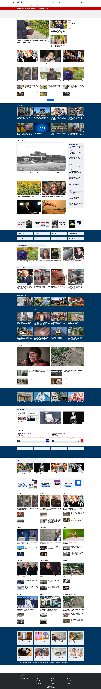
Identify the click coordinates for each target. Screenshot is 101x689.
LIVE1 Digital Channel (38, 133)
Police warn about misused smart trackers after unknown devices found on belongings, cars (41, 338)
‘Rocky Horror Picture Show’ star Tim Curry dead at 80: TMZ (50, 576)
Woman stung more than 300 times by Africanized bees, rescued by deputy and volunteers (77, 553)
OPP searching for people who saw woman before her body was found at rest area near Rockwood (42, 323)
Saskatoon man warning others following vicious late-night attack (58, 287)
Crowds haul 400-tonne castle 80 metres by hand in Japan (41, 118)
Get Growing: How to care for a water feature (59, 134)
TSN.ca (52, 683)
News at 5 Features (22, 233)
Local (28, 2)
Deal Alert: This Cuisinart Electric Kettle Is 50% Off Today (76, 657)
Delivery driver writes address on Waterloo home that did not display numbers (24, 308)
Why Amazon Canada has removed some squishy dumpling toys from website (73, 81)
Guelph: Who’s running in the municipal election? (57, 402)
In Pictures (42, 2)
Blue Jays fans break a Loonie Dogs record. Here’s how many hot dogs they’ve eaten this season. (31, 93)
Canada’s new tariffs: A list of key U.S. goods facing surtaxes (50, 425)
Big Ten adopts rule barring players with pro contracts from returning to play (31, 621)
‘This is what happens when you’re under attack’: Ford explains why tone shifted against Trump (25, 287)
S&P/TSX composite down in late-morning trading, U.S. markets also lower (50, 543)
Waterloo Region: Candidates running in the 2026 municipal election (25, 402)
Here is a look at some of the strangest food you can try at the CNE (58, 473)
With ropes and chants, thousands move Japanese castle (73, 576)
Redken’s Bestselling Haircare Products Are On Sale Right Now (41, 641)
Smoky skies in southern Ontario (49, 214)
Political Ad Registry (38, 683)
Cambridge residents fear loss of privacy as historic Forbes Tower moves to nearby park (75, 338)
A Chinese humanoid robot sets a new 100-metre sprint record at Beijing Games (31, 581)
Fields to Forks (38, 448)
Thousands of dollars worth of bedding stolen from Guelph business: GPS (27, 509)
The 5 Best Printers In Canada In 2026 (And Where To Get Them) (59, 657)
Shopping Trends (59, 2)
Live (73, 2)
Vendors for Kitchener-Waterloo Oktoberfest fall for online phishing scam (75, 308)
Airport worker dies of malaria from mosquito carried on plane (72, 543)
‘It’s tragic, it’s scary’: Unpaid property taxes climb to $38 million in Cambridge (24, 338)
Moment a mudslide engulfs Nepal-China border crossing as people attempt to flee (75, 118)
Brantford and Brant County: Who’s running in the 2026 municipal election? (75, 403)
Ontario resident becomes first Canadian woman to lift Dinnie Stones (59, 307)
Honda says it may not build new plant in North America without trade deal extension (49, 610)
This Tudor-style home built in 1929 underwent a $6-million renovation (24, 473)
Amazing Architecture (73, 448)
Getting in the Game (73, 233)
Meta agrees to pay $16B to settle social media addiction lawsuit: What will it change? (59, 118)
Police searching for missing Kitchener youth (49, 63)
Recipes (36, 238)
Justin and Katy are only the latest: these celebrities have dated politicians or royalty (75, 473)
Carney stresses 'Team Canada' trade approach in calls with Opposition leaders (27, 543)
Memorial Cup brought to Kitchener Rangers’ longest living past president (76, 134)
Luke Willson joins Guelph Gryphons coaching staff (50, 80)
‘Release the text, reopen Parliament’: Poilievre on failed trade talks (31, 547)
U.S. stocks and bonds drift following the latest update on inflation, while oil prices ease (54, 547)
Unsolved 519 (54, 233)
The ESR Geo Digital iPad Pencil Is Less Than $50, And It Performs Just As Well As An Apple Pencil (59, 641)
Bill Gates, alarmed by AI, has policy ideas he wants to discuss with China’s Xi (27, 576)
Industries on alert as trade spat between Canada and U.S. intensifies (24, 134)
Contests (45, 5)
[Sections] (14, 2)
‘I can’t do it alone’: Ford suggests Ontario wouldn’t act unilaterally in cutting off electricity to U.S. (57, 31)
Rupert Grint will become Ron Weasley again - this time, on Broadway (53, 581)
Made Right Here (55, 238)
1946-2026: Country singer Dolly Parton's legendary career (73, 425)
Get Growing (37, 233)
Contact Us (47, 671)
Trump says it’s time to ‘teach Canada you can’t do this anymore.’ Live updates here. (27, 64)
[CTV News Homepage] (20, 2)
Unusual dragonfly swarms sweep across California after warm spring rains (77, 620)
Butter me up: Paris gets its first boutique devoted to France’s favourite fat (76, 587)
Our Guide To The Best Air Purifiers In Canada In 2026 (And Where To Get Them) (24, 641)
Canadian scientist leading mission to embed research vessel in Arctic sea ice (31, 587)
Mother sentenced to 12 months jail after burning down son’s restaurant (24, 323)
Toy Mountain (50, 5)
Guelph (37, 5)
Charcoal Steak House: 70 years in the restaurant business (41, 173)
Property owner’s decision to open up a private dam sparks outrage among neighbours (42, 308)
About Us (42, 671)
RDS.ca (68, 683)
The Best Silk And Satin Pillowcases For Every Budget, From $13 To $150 (75, 641)
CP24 (52, 680)
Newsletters (58, 671)
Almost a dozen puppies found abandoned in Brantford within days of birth (58, 323)
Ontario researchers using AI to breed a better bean (75, 323)
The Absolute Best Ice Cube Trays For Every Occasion (25, 657)
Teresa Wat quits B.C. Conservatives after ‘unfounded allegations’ (30, 367)
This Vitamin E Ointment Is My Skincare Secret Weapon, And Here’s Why (41, 657)
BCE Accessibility (22, 680)
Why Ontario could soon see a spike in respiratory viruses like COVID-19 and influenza (77, 86)
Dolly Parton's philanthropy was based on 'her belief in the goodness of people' (54, 587)
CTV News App (52, 671)
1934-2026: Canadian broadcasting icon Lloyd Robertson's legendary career (29, 215)
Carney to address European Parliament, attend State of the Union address (30, 554)
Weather (26, 5)
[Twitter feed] (19, 674)
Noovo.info (69, 680)
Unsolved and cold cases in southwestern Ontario (52, 196)
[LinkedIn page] (26, 674)
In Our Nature (20, 448)
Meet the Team (32, 5)
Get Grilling (54, 448)
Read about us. (65, 662)
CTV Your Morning (50, 2)
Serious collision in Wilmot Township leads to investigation (77, 92)
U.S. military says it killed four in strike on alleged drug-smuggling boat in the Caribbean (73, 371)
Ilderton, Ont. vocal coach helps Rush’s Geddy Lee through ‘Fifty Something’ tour (50, 509)
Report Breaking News (74, 238)
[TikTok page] (21, 674)
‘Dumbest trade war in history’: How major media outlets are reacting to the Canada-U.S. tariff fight (27, 425)
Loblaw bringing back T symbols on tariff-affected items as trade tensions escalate (73, 64)
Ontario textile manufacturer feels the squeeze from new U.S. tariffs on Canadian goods (31, 86)
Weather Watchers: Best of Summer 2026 (25, 196)
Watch (37, 2)
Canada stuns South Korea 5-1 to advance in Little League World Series (31, 614)
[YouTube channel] (23, 674)
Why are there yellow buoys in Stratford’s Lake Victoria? (57, 338)
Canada (32, 2)
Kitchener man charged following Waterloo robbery (54, 92)
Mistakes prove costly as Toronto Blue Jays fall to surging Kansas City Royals (27, 610)
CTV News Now (68, 2)
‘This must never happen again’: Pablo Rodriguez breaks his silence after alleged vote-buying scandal (39, 371)
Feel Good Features (22, 238)
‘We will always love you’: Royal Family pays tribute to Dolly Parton (42, 287)
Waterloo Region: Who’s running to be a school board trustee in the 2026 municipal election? (42, 403)
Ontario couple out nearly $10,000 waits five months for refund (50, 261)
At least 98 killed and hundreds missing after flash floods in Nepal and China (67, 367)
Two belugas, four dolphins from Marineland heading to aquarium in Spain (54, 86)
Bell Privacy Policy (38, 680)
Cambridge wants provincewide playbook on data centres (23, 118)
